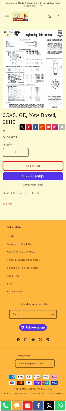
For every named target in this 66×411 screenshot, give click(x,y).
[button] (7, 17)
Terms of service (55, 393)
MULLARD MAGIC (31, 389)
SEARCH (12, 236)
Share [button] (9, 203)
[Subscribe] (52, 314)
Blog (9, 283)
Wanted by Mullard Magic (21, 252)
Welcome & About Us (19, 244)
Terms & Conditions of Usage (23, 259)
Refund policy (15, 291)
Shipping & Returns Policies (22, 268)
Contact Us (13, 275)
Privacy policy (37, 393)
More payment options (33, 185)
